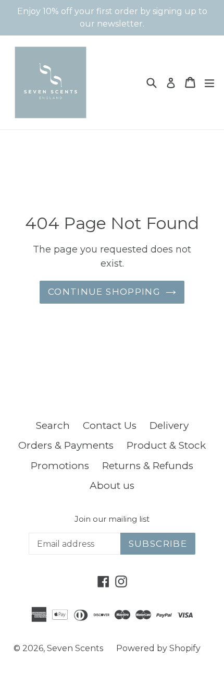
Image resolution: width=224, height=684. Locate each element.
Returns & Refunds (147, 466)
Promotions (60, 466)
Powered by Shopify (158, 648)
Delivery (169, 425)
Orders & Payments (66, 445)
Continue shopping (104, 291)
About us (112, 485)
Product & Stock (166, 445)
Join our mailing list (112, 519)
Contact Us (109, 425)
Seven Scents (75, 648)
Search (53, 425)
